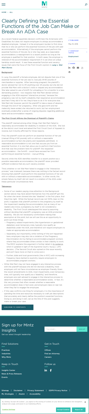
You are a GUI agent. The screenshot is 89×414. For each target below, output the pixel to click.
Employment (73, 56)
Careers (47, 357)
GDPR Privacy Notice (58, 390)
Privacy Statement (35, 390)
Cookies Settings (8, 409)
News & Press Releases (12, 374)
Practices (6, 350)
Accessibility (35, 394)
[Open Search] (86, 5)
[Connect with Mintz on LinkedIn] (46, 371)
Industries (6, 354)
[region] (44, 406)
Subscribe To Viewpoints (15, 307)
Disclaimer (18, 390)
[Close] (85, 402)
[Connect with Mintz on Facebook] (52, 371)
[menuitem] (4, 12)
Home (4, 12)
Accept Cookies (63, 409)
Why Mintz (6, 357)
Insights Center (8, 370)
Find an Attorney (52, 354)
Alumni (22, 394)
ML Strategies (8, 394)
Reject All (78, 409)
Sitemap (5, 390)
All (11, 12)
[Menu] (4, 4)
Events (5, 377)
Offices (47, 350)
